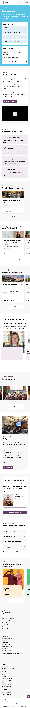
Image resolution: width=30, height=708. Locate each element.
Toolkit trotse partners (7, 678)
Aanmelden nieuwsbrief (10, 101)
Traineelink (4, 664)
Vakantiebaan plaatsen (7, 646)
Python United (24, 706)
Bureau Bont (17, 706)
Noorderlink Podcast (7, 684)
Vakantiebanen (5, 642)
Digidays (11, 706)
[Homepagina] (5, 2)
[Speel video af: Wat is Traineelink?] (15, 114)
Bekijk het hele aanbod (15, 216)
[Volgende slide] (19, 259)
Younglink (4, 662)
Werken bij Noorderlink (7, 686)
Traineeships (5, 636)
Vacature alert (5, 648)
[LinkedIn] (4, 491)
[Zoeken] (18, 2)
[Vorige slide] (10, 259)
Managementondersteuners (8, 668)
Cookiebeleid (10, 701)
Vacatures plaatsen (6, 644)
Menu (26, 2)
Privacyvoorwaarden (20, 699)
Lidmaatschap (5, 676)
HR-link (3, 660)
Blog (3, 682)
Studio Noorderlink (6, 680)
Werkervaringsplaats (7, 638)
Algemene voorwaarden (9, 703)
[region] (15, 202)
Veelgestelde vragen (7, 692)
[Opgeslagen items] (21, 2)
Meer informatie (8, 467)
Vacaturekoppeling (6, 650)
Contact (15, 509)
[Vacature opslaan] (21, 285)
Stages (3, 640)
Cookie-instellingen (18, 701)
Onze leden (4, 674)
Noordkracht (5, 666)
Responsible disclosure (21, 703)
